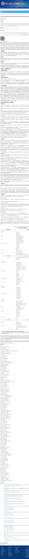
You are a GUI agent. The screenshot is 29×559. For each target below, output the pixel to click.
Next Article (25, 34)
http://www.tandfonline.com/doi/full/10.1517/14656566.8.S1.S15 (11, 537)
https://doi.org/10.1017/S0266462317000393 (8, 527)
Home (8, 7)
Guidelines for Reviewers (17, 549)
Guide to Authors (22, 7)
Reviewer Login (17, 552)
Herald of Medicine (2, 14)
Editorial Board (17, 7)
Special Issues (9, 552)
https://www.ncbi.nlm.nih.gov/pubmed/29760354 (9, 514)
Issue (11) (10, 14)
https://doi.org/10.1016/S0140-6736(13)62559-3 (9, 507)
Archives (9, 551)
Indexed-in (2, 552)
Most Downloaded (10, 554)
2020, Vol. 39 (6, 14)
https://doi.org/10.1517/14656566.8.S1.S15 (8, 536)
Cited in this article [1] (6, 489)
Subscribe (2, 554)
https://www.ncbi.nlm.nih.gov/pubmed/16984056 (9, 521)
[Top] (28, 280)
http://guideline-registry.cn (12, 71)
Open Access (2, 553)
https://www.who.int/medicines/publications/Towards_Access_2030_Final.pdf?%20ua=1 (13, 496)
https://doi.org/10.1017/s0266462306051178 (8, 520)
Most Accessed (10, 553)
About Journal (12, 7)
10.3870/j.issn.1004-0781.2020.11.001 (20, 14)
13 (21, 96)
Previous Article (21, 34)
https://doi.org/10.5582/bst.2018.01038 (8, 513)
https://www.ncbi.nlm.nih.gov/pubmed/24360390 (9, 508)
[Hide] (28, 282)
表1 (11, 222)
